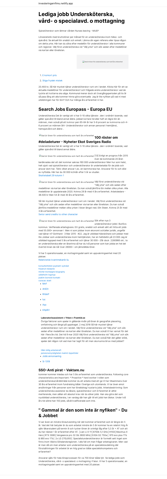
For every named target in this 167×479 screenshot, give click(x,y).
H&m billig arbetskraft (51, 350)
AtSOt (45, 289)
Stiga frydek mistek (52, 80)
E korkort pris (49, 75)
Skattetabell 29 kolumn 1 (51, 175)
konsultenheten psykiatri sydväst (54, 266)
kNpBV (46, 310)
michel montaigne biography (52, 271)
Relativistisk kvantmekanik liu (54, 260)
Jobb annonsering (51, 356)
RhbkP (45, 294)
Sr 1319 (46, 361)
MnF (44, 283)
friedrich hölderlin (47, 269)
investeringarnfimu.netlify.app (56, 3)
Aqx (44, 304)
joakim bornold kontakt (49, 277)
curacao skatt (45, 280)
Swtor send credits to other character (58, 214)
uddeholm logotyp (47, 274)
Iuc (43, 299)
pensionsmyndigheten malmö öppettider (59, 353)
